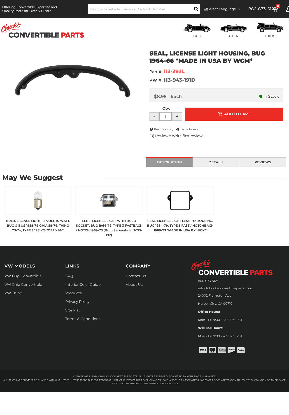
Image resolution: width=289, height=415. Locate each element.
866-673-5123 (208, 281)
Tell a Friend (189, 129)
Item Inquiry (163, 129)
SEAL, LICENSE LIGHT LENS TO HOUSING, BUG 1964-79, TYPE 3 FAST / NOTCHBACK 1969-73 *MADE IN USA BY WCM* (180, 225)
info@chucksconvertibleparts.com (225, 288)
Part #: (155, 71)
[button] (144, 9)
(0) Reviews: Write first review (176, 136)
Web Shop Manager (201, 376)
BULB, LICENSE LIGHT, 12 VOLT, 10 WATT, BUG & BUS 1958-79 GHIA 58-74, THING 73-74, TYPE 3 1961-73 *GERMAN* (38, 225)
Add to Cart (237, 114)
